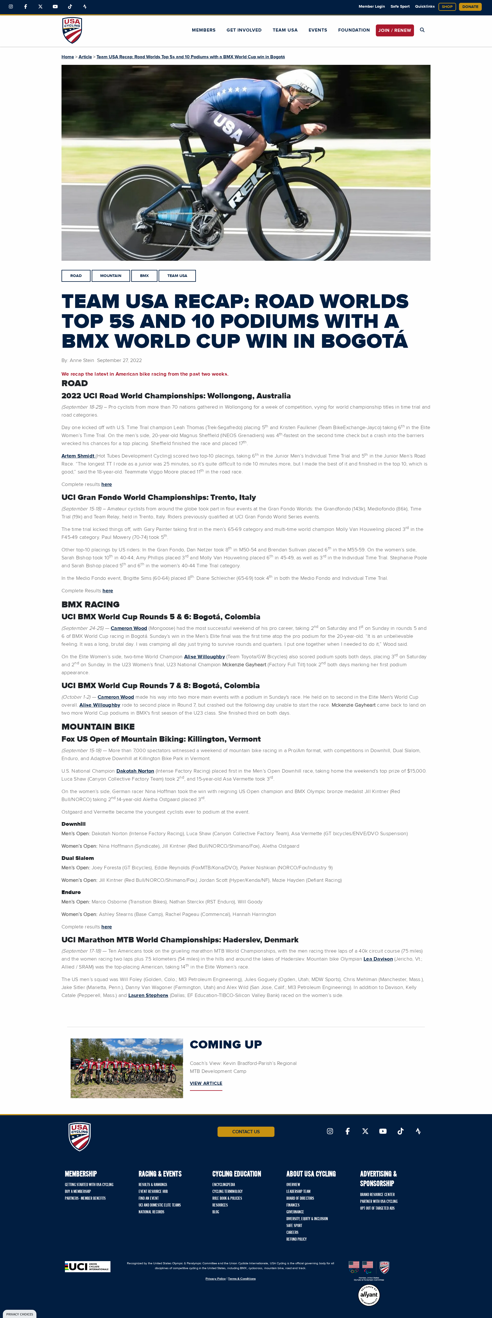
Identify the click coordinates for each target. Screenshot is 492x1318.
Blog (215, 1212)
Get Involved (244, 30)
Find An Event (149, 1199)
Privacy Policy (216, 1278)
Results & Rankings (153, 1185)
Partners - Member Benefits (85, 1199)
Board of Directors (300, 1199)
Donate (470, 7)
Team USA (285, 30)
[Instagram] (11, 7)
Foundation (354, 30)
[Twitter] (40, 7)
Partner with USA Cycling (378, 1202)
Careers (292, 1233)
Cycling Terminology (227, 1192)
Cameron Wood (129, 628)
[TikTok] (70, 7)
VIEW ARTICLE (206, 1083)
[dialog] (19, 1314)
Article (85, 57)
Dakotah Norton (135, 771)
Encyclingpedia (223, 1185)
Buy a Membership (78, 1192)
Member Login (372, 7)
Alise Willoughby (204, 656)
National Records (151, 1212)
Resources (220, 1205)
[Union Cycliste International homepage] (87, 1266)
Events (318, 30)
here (106, 484)
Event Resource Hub (153, 1192)
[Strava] (85, 7)
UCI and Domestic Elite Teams (160, 1205)
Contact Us (246, 1131)
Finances (293, 1205)
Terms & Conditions (241, 1278)
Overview (293, 1185)
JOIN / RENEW (394, 30)
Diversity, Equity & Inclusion (307, 1219)
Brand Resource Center (377, 1195)
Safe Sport (400, 7)
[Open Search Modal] (422, 30)
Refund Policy (296, 1240)
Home (68, 57)
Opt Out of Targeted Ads (377, 1209)
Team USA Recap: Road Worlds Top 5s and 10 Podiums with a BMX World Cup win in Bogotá (191, 57)
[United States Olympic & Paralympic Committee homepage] (369, 1271)
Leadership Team (298, 1192)
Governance (295, 1212)
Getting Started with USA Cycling (89, 1185)
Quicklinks (425, 7)
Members (204, 30)
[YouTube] (55, 7)
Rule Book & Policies (227, 1199)
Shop (447, 7)
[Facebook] (25, 7)
